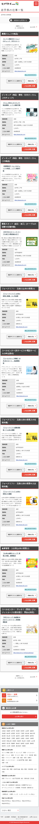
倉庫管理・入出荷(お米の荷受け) (15, 548)
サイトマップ (19, 819)
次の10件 (32, 27)
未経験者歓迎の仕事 (12, 700)
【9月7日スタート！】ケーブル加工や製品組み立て (11, 233)
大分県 (8, 746)
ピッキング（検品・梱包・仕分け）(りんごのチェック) (19, 96)
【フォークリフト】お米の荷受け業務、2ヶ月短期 (11, 295)
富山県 (8, 736)
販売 (3, 755)
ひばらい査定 (6, 810)
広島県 (28, 741)
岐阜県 (32, 736)
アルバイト (8, 778)
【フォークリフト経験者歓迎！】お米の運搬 (11, 429)
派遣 (3, 778)
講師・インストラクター (9, 760)
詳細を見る (31, 81)
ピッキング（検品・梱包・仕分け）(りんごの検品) (19, 159)
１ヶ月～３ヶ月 (23, 794)
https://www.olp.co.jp (20, 71)
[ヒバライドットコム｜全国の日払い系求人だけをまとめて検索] (10, 3)
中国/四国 (30, 769)
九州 (35, 769)
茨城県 (4, 733)
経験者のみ (30, 787)
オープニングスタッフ (8, 787)
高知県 (18, 743)
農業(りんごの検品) (10, 34)
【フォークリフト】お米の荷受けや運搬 (11, 493)
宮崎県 (13, 746)
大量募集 (17, 787)
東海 (22, 769)
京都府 (22, 738)
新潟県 (4, 736)
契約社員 (26, 778)
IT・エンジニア (18, 752)
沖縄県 (24, 746)
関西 (25, 769)
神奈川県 (32, 733)
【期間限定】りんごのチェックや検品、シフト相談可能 (11, 168)
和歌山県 (9, 741)
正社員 (32, 778)
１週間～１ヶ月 (13, 794)
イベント (7, 755)
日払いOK (4, 785)
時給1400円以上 (6, 801)
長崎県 (32, 743)
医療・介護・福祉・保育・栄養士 (22, 757)
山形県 (27, 731)
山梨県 (22, 736)
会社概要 (7, 817)
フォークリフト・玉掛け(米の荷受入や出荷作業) (19, 421)
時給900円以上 (6, 803)
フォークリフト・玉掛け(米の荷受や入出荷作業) (19, 485)
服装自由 (17, 785)
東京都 (27, 733)
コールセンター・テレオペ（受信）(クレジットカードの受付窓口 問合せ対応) (19, 610)
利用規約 (13, 817)
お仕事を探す (19, 716)
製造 (35, 755)
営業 (11, 752)
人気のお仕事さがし (12, 695)
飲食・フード (24, 755)
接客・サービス (15, 755)
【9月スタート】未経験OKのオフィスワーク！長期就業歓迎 (11, 619)
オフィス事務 (5, 752)
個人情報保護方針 (23, 817)
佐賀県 (27, 743)
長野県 (27, 736)
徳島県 (4, 743)
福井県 (18, 736)
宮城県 (18, 731)
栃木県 (8, 733)
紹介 (22, 778)
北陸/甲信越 (16, 769)
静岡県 (4, 738)
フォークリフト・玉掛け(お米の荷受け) (18, 289)
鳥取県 (14, 741)
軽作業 (31, 755)
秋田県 (22, 731)
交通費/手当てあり (26, 785)
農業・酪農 (28, 760)
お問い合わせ (33, 817)
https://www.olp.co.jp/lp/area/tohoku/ (23, 653)
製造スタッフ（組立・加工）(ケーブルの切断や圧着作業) (19, 225)
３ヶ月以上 (31, 794)
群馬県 (13, 733)
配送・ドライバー (7, 757)
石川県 (13, 736)
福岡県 (22, 743)
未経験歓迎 (11, 785)
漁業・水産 (5, 762)
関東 (11, 769)
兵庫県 (32, 738)
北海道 (4, 731)
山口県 (33, 741)
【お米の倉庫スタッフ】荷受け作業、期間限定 (11, 554)
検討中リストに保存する (15, 81)
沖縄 (3, 772)
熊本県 (4, 746)
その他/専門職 (20, 760)
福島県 (32, 731)
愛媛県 (13, 743)
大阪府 (27, 738)
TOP (2, 817)
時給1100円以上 (16, 801)
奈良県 (4, 741)
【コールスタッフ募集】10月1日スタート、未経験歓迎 (11, 361)
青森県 (8, 731)
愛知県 (8, 738)
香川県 (8, 743)
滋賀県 (18, 738)
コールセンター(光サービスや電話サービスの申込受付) (19, 352)
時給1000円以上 (26, 801)
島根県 (19, 741)
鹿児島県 (18, 746)
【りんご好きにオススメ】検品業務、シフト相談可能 (11, 104)
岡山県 (24, 741)
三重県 (13, 738)
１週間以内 (5, 794)
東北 (8, 769)
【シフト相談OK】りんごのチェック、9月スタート (11, 40)
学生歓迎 (23, 787)
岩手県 (13, 731)
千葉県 (22, 733)
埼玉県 (18, 733)
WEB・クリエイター (29, 752)
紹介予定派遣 (16, 778)
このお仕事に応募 (29, 86)
